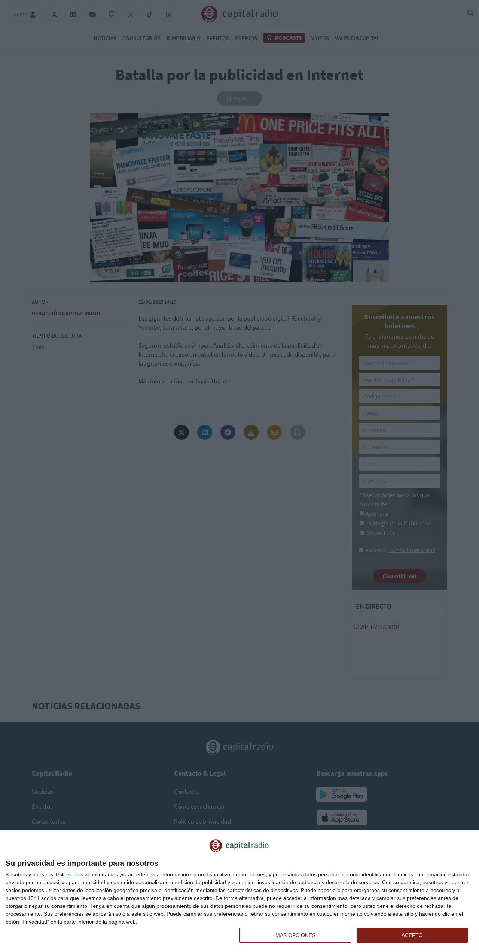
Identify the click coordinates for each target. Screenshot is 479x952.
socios (75, 874)
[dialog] (239, 891)
